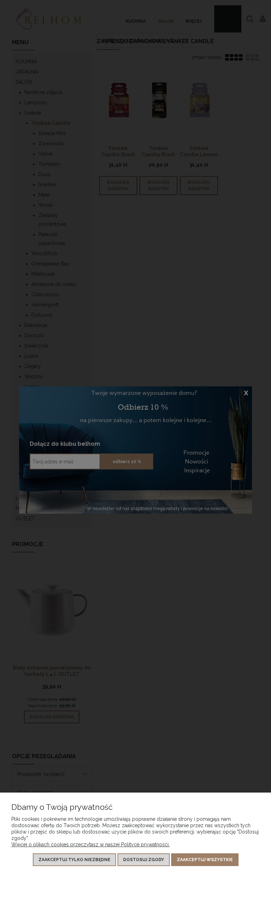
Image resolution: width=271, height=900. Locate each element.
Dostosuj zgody (143, 859)
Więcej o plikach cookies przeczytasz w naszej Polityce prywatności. (90, 844)
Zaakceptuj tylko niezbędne (74, 859)
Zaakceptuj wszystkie (205, 859)
